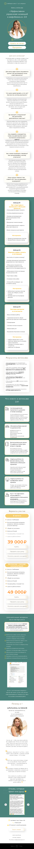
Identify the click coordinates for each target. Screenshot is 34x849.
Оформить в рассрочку (17, 602)
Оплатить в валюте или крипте (17, 606)
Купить (16, 597)
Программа (17, 47)
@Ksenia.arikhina (18, 39)
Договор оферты (16, 837)
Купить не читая (17, 43)
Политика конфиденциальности (17, 839)
